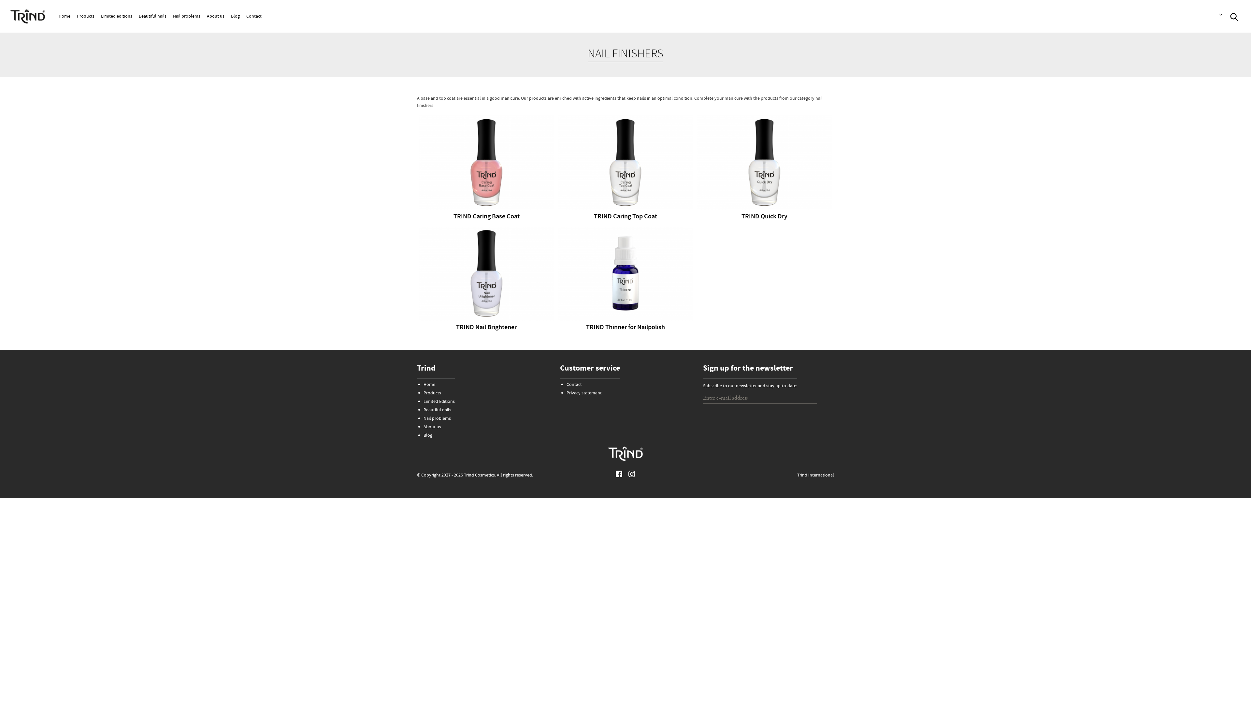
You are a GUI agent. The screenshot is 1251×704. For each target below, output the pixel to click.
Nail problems (186, 16)
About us (215, 16)
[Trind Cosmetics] (28, 16)
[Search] (1234, 16)
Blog (235, 16)
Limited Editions (439, 401)
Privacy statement (584, 393)
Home (64, 16)
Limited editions (116, 16)
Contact (254, 16)
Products (85, 16)
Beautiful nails (152, 16)
